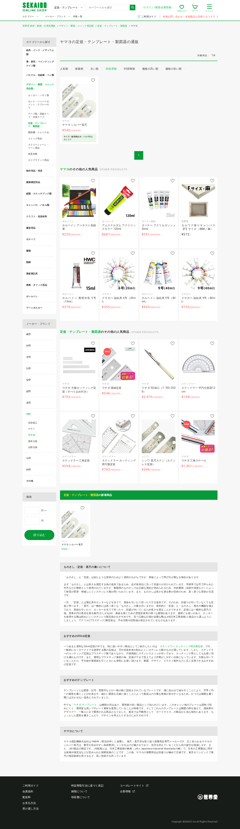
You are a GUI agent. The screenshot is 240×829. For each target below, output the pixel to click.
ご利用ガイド (149, 16)
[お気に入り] (181, 8)
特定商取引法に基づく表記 (87, 785)
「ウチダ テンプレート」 (85, 704)
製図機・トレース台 (38, 132)
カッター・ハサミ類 (38, 95)
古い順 (94, 68)
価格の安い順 (173, 68)
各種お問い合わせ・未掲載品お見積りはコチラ (189, 16)
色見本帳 (32, 154)
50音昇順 (111, 68)
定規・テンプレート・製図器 (80, 332)
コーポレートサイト (132, 785)
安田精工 (32, 423)
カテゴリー (28, 16)
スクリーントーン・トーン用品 (38, 146)
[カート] (195, 8)
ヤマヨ (64, 169)
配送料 (26, 797)
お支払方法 (29, 802)
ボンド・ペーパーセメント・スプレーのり (38, 104)
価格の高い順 (150, 68)
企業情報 (125, 791)
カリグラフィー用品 (38, 160)
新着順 (79, 68)
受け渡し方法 (30, 808)
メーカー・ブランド (55, 16)
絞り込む (39, 534)
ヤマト (31, 429)
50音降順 (129, 68)
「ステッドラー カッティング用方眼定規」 (181, 646)
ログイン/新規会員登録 (157, 7)
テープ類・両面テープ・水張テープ (38, 115)
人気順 (64, 68)
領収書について (80, 797)
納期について (79, 791)
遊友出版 (32, 441)
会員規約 (27, 791)
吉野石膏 (32, 447)
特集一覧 (77, 16)
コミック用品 (35, 138)
